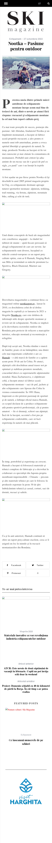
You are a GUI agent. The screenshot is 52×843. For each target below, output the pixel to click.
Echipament (15, 39)
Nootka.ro (16, 315)
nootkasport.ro (27, 303)
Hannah (6, 357)
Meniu (24, 837)
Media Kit (45, 830)
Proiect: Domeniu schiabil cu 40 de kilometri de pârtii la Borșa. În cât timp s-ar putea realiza (26, 686)
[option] (26, 618)
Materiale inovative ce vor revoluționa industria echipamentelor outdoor (26, 637)
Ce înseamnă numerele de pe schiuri (26, 741)
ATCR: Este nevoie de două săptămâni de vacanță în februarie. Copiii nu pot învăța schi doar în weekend (26, 669)
